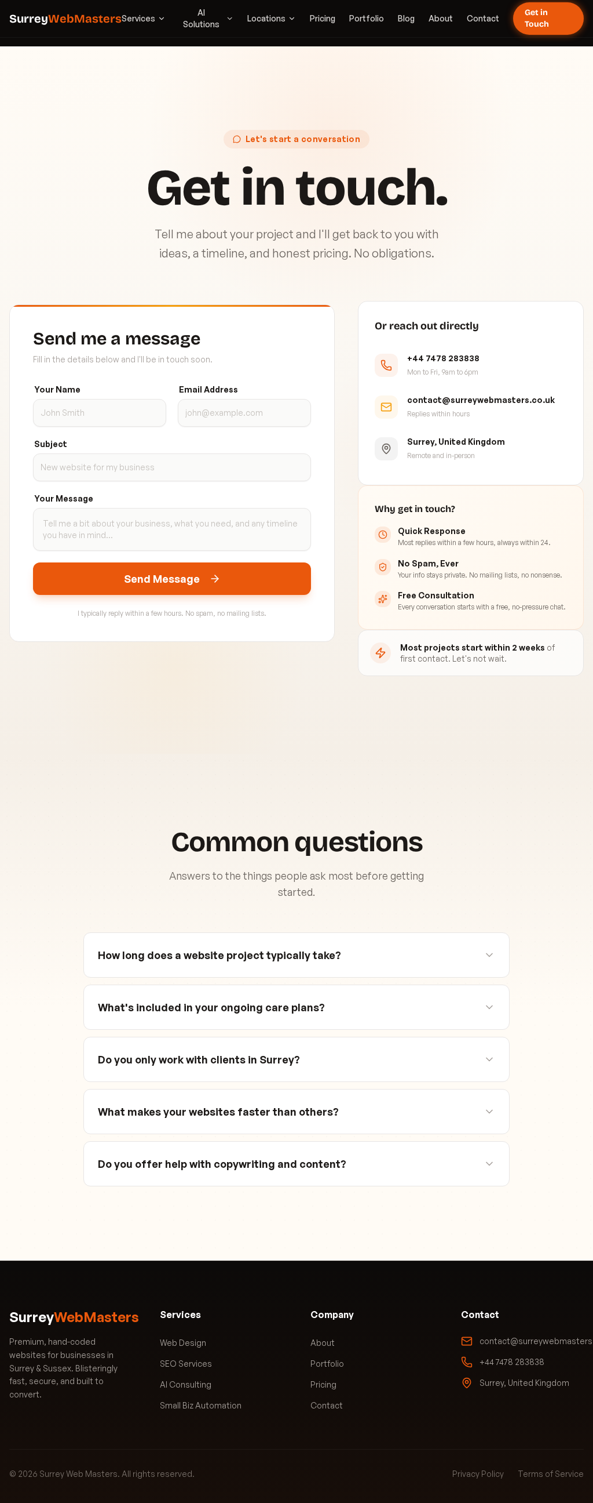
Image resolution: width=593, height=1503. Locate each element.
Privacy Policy (478, 1474)
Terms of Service (551, 1474)
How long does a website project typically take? (219, 955)
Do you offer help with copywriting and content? (222, 1163)
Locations (266, 18)
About (441, 18)
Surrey (65, 19)
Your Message (63, 498)
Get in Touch (537, 18)
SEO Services (186, 1363)
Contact (483, 18)
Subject (50, 444)
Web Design (183, 1343)
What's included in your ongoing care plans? (211, 1007)
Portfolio (366, 18)
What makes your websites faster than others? (218, 1111)
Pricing (322, 18)
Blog (406, 18)
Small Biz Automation (200, 1405)
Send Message (162, 578)
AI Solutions (201, 18)
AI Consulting (185, 1384)
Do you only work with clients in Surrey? (199, 1059)
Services (138, 18)
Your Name (57, 389)
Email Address (208, 389)
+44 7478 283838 (511, 1362)
